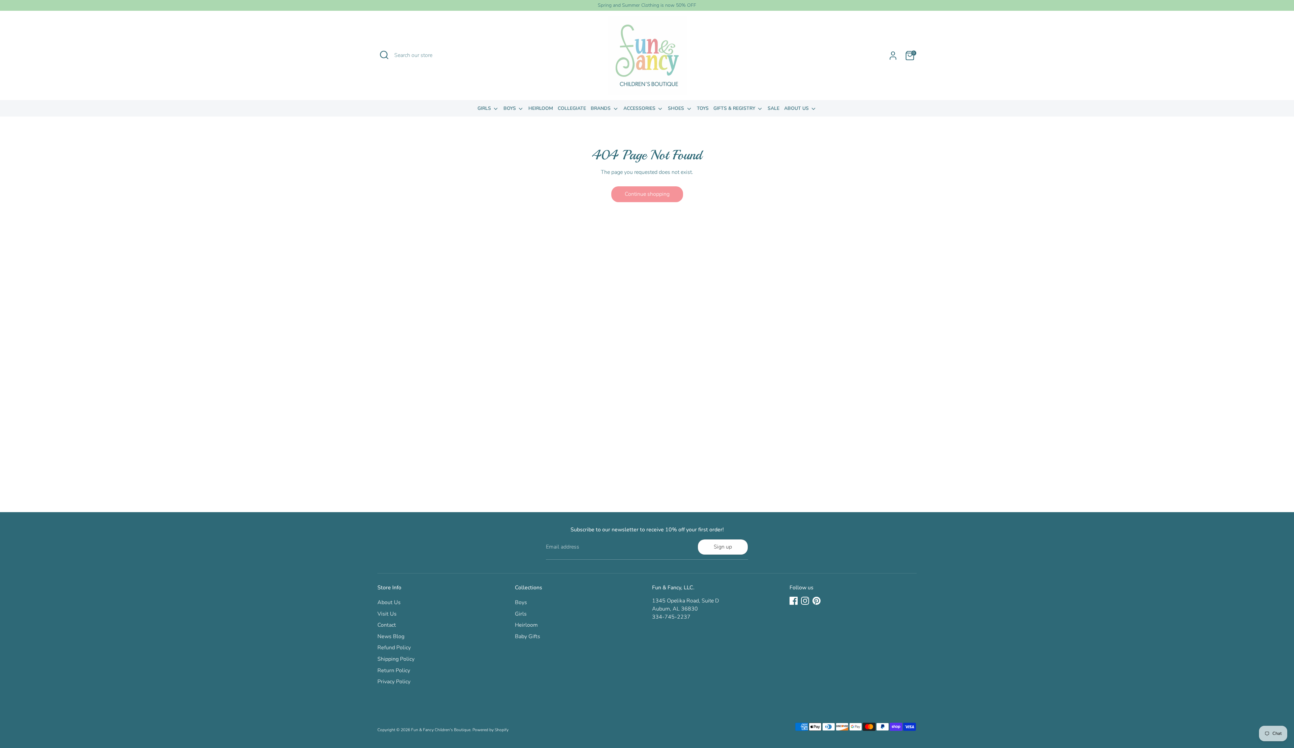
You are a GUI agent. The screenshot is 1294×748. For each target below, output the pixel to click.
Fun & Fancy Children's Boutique (440, 730)
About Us (797, 108)
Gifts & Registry (735, 108)
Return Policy (393, 670)
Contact (386, 625)
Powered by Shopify (490, 730)
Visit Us (387, 614)
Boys (510, 108)
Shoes (676, 108)
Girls (484, 108)
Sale (773, 108)
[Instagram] (805, 601)
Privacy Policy (393, 681)
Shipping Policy (395, 659)
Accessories (640, 108)
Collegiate (572, 108)
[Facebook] (794, 601)
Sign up (723, 547)
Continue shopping (647, 194)
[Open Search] (384, 55)
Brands (601, 108)
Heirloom (540, 108)
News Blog (390, 636)
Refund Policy (394, 647)
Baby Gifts (527, 636)
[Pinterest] (816, 601)
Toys (703, 108)
